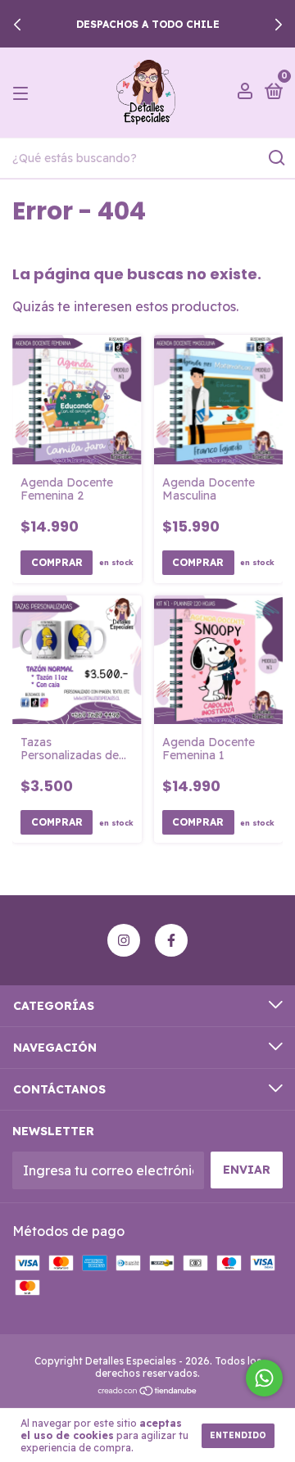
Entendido (238, 1435)
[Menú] (23, 92)
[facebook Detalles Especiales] (171, 940)
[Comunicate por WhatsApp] (264, 1378)
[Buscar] (275, 158)
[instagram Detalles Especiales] (123, 940)
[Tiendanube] (148, 1391)
